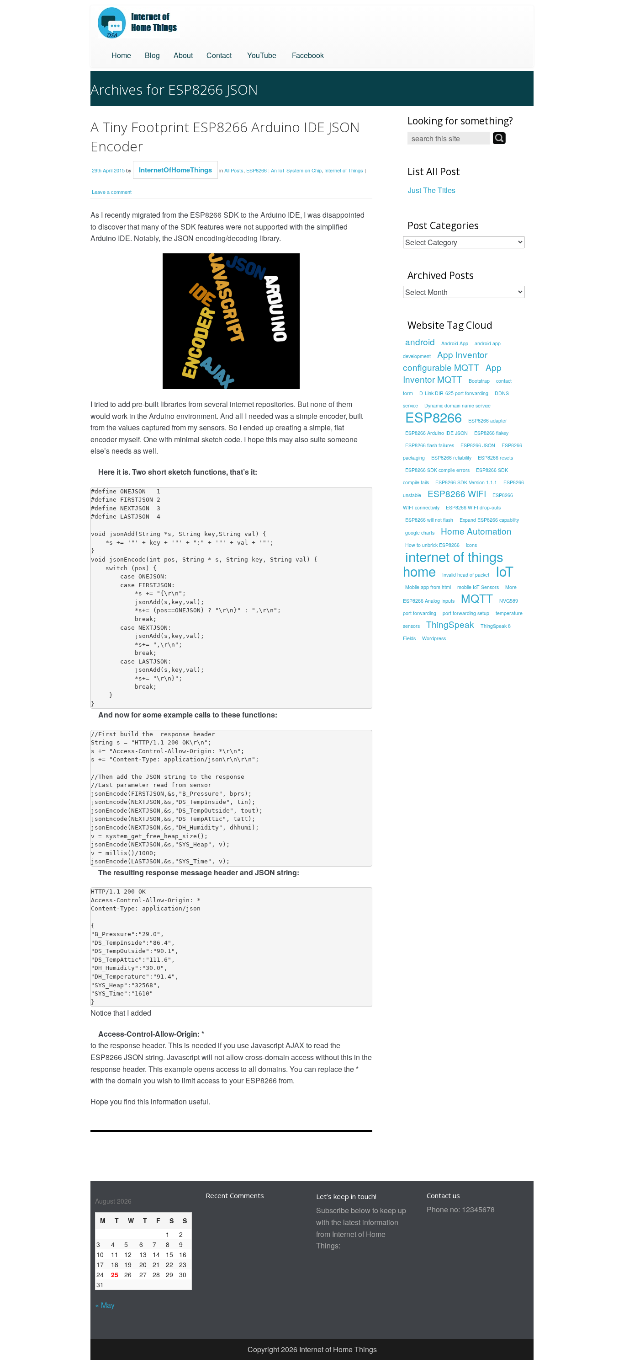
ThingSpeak (450, 624)
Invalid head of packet (465, 574)
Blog (152, 55)
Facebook (307, 55)
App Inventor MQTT (452, 373)
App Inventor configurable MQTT (445, 360)
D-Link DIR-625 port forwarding (453, 393)
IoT (504, 570)
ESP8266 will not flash (429, 519)
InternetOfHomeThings (175, 170)
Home (121, 55)
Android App (454, 343)
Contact (219, 55)
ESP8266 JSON (477, 445)
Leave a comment (112, 191)
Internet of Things (343, 170)
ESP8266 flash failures (429, 445)
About (183, 55)
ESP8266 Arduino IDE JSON (436, 432)
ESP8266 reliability (451, 457)
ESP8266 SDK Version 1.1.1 (466, 482)
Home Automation (476, 531)
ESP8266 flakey (491, 432)
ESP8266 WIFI (457, 493)
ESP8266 (433, 416)
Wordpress (434, 638)
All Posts (233, 170)
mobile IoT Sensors (478, 587)
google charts (419, 532)
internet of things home (453, 563)
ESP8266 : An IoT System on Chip (284, 170)
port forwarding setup (466, 613)
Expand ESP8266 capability (489, 519)
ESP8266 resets (495, 457)
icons (471, 544)
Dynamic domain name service (457, 405)
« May (105, 1305)
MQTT (477, 598)
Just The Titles (431, 190)
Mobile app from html (428, 587)
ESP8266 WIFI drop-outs (473, 507)
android (420, 341)
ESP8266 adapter (487, 420)
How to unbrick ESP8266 (432, 544)
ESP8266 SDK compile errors (437, 469)
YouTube (260, 55)
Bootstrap (479, 380)
